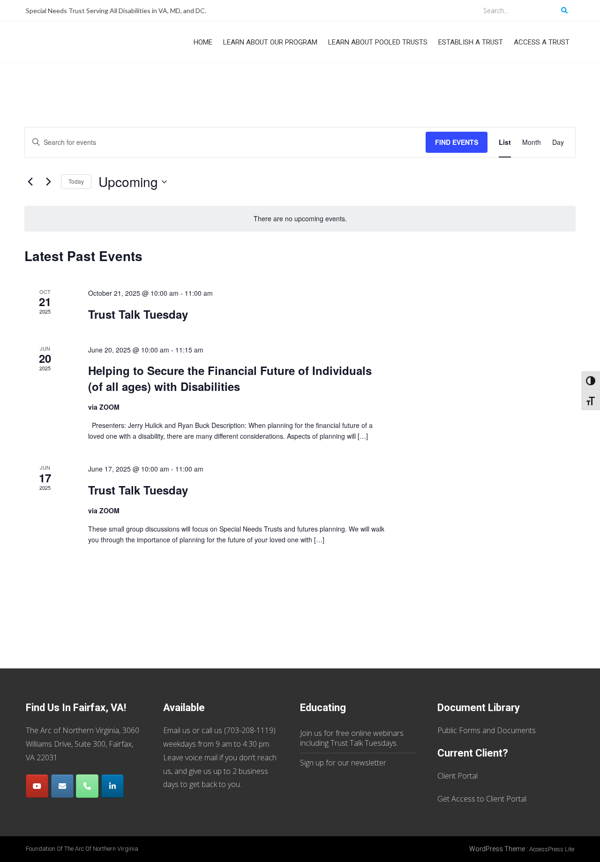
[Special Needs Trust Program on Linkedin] (112, 786)
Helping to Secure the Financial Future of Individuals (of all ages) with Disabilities (230, 378)
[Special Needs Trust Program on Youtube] (37, 786)
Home (203, 42)
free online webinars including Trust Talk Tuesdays (352, 738)
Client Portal (457, 776)
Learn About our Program (270, 42)
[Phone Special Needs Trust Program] (87, 786)
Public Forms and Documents (486, 730)
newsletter (368, 762)
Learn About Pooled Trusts (378, 42)
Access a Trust (542, 42)
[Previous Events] (30, 181)
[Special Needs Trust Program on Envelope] (62, 786)
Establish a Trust (470, 42)
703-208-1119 (249, 730)
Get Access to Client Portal (481, 799)
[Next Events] (48, 181)
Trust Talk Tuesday (138, 314)
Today (76, 181)
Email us (176, 730)
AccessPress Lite (551, 849)
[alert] (300, 219)
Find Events (456, 142)
